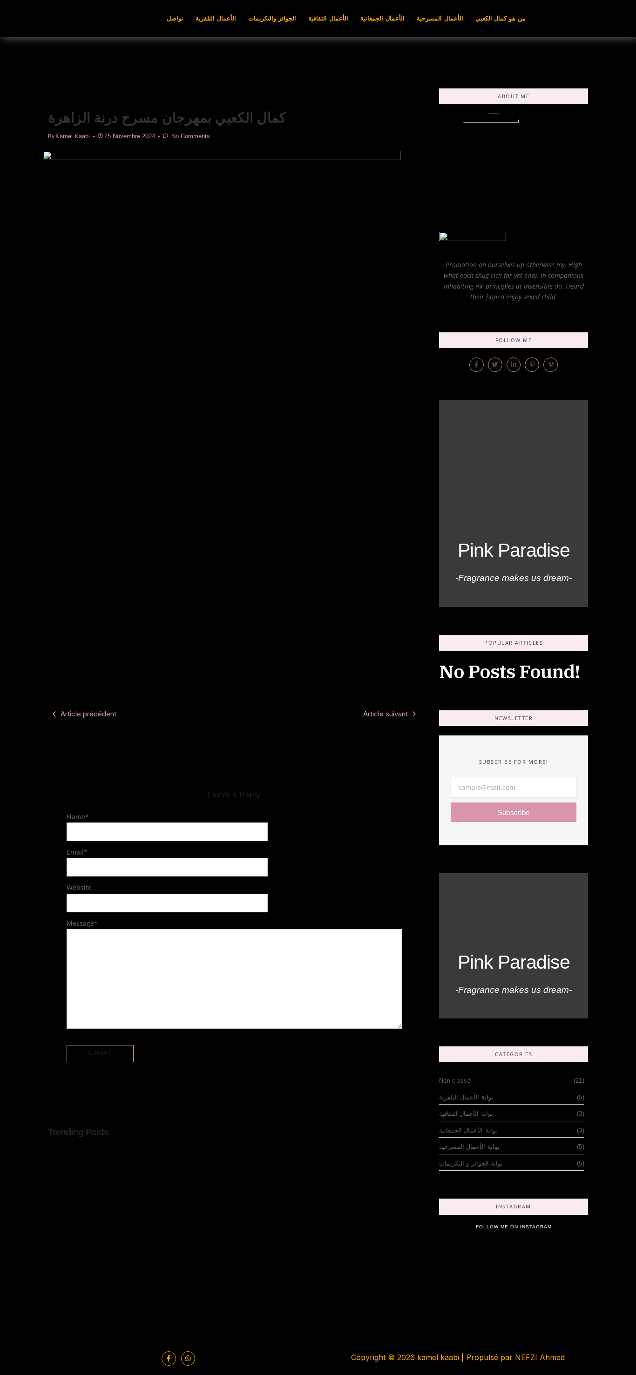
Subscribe (514, 812)
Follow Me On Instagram (514, 1226)
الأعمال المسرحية (440, 18)
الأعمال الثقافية (328, 18)
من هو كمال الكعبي (500, 18)
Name (78, 816)
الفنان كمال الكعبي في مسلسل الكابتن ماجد (116, 1233)
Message (82, 923)
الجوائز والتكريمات (272, 18)
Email (77, 852)
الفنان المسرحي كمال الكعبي (324, 1239)
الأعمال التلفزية (216, 18)
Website (79, 887)
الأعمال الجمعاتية (382, 18)
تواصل (175, 18)
